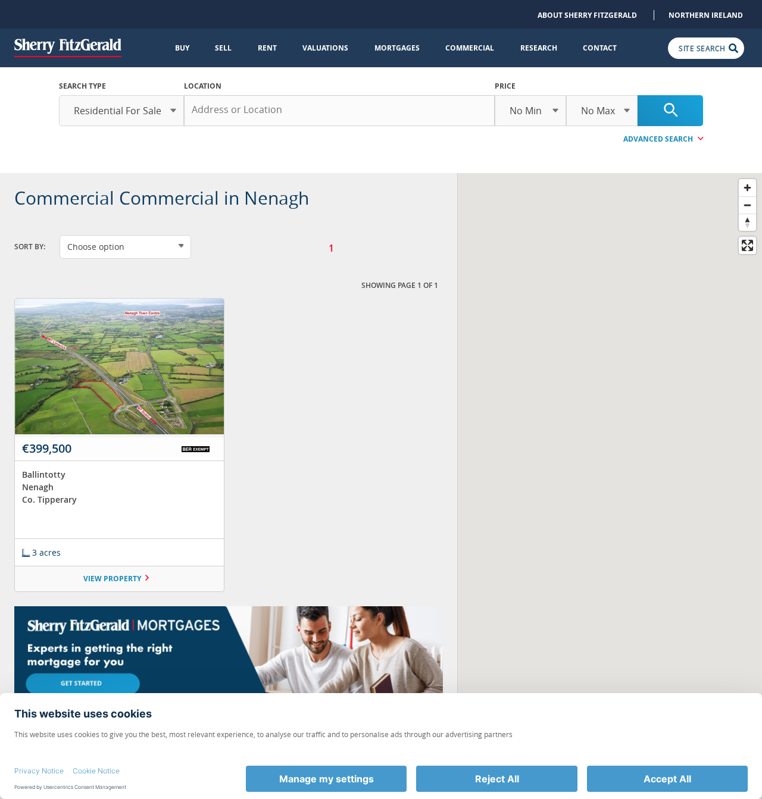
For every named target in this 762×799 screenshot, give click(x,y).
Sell (223, 48)
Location (202, 86)
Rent (267, 48)
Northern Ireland (706, 15)
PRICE (505, 86)
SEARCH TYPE (82, 86)
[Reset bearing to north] (747, 222)
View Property (112, 579)
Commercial (469, 48)
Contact (600, 48)
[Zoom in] (747, 187)
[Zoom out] (747, 205)
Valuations (325, 48)
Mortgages (397, 48)
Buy (182, 48)
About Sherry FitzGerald (587, 15)
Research (538, 48)
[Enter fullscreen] (747, 245)
